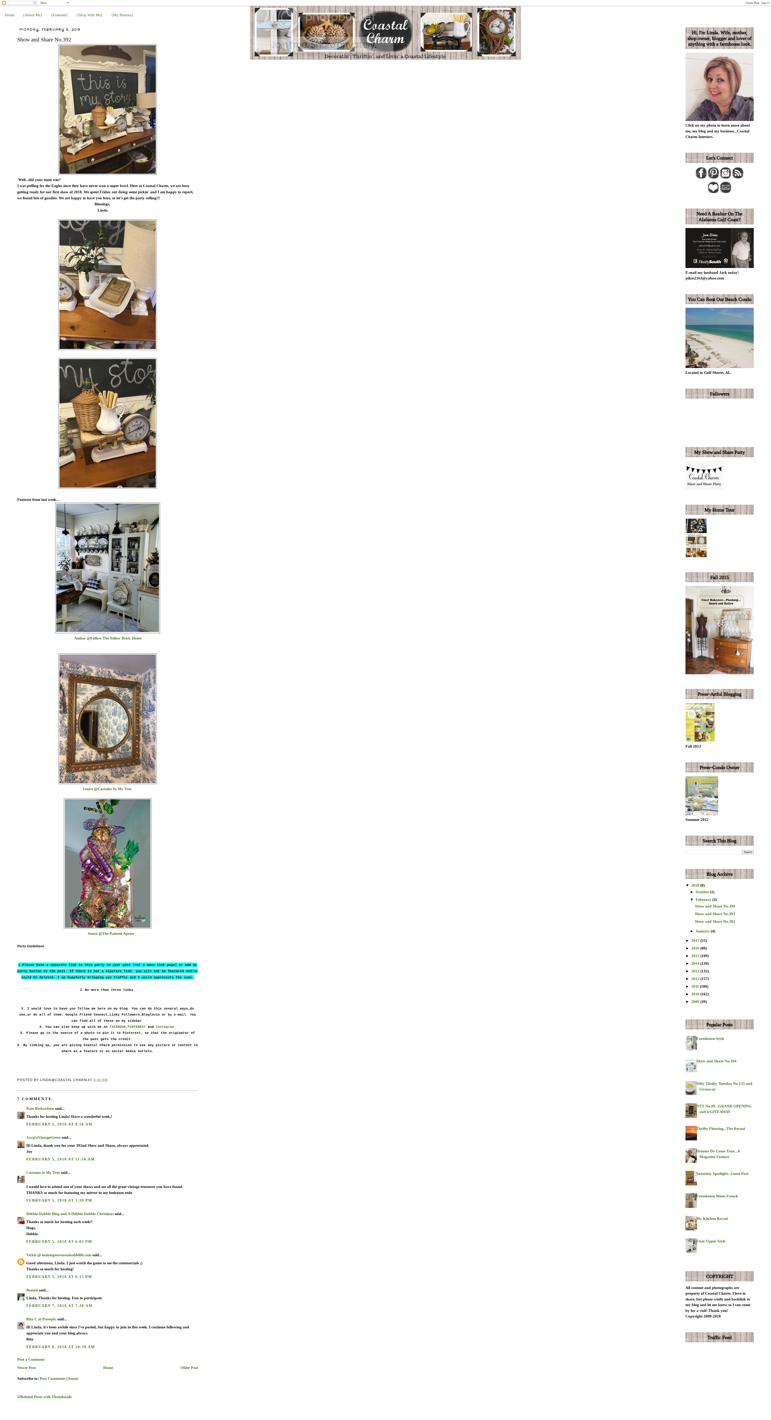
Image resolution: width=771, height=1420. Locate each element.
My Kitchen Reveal (712, 1218)
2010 (695, 994)
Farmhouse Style (710, 1038)
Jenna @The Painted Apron (109, 933)
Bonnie (32, 1290)
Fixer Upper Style (710, 1241)
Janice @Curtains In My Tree (105, 789)
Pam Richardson (40, 1108)
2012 (695, 979)
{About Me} (32, 15)
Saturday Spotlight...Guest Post (722, 1173)
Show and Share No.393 (715, 914)
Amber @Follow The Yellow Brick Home (108, 638)
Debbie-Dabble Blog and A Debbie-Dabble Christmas (70, 1214)
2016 (695, 948)
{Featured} (59, 15)
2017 (695, 940)
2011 (695, 986)
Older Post (189, 1368)
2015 (695, 956)
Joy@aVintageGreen (43, 1137)
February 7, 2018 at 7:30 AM (59, 1305)
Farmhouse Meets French (717, 1196)
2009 (695, 1002)
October (703, 892)
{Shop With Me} (89, 15)
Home (9, 15)
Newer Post (26, 1368)
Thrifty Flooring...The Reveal (720, 1128)
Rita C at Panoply (41, 1319)
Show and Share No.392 (44, 40)
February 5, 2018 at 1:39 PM (59, 1200)
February (704, 899)
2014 (695, 963)
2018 (695, 885)
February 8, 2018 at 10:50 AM (60, 1347)
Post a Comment (31, 1359)
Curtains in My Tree (43, 1172)
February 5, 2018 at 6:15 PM (59, 1277)
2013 (695, 971)
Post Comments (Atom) (59, 1378)
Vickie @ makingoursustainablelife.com (58, 1255)
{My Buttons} (122, 15)
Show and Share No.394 (715, 906)
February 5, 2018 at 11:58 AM (60, 1159)
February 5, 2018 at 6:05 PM (59, 1241)
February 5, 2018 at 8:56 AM (59, 1124)
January (703, 931)
